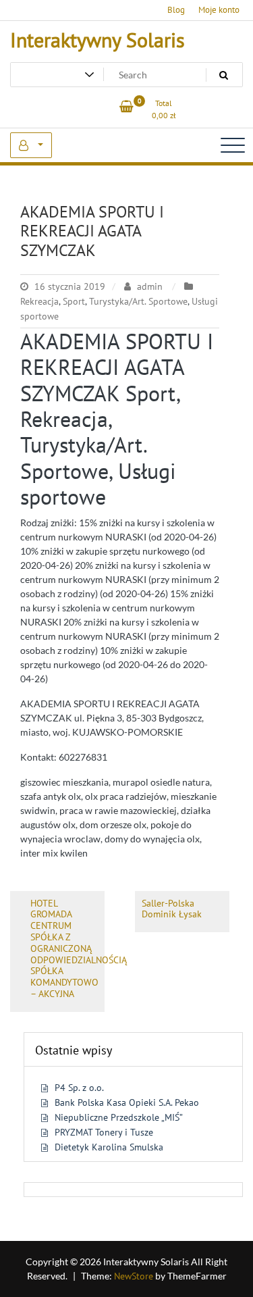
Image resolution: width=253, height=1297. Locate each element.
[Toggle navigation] (233, 145)
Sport (74, 301)
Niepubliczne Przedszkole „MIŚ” (119, 1117)
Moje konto (219, 10)
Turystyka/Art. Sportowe (138, 301)
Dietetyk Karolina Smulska (109, 1147)
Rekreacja (39, 301)
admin (149, 286)
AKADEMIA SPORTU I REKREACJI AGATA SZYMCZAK (92, 231)
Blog (176, 10)
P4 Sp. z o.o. (79, 1088)
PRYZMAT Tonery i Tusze (104, 1132)
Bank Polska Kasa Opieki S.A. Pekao (127, 1102)
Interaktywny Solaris (97, 39)
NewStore (133, 1276)
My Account (31, 145)
